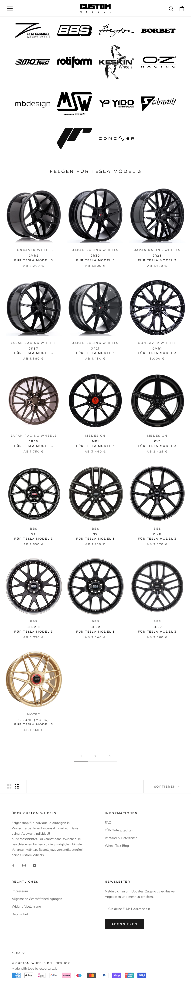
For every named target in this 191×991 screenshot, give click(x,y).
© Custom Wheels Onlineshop (41, 963)
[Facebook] (13, 865)
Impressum (20, 891)
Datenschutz (21, 914)
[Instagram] (24, 865)
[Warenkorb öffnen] (182, 8)
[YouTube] (34, 865)
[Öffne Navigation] (10, 8)
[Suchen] (171, 8)
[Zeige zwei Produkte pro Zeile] (9, 786)
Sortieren (165, 786)
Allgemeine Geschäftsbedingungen (37, 899)
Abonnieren (124, 924)
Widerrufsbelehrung (26, 906)
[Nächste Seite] (110, 756)
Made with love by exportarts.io (35, 968)
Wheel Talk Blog (117, 846)
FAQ (108, 822)
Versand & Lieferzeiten (121, 838)
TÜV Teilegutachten (119, 830)
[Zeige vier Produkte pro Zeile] (17, 786)
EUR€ (16, 953)
